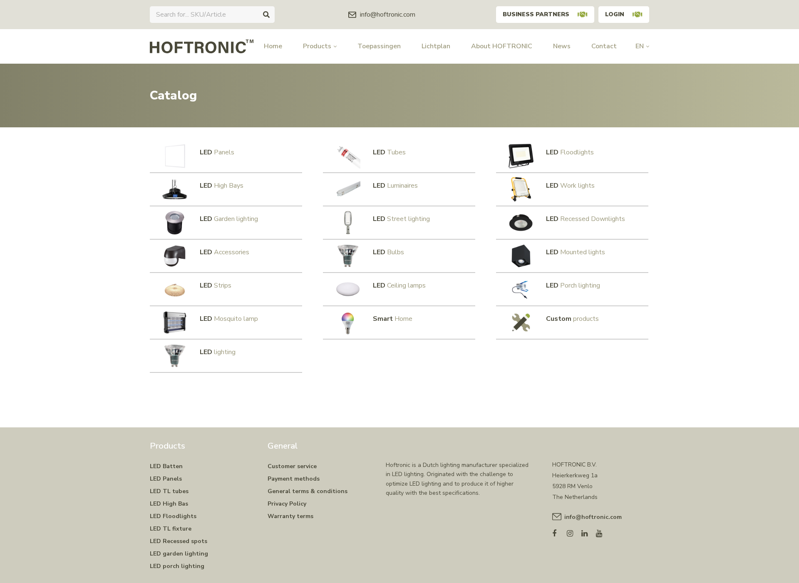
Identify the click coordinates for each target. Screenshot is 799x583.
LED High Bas (169, 504)
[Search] (266, 14)
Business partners (536, 14)
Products (317, 46)
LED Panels (166, 479)
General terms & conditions (307, 491)
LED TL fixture (170, 529)
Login (614, 14)
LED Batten (166, 466)
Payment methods (294, 479)
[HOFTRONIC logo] (201, 45)
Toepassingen (379, 46)
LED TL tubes (169, 491)
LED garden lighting (179, 554)
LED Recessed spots (178, 541)
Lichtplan (436, 46)
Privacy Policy (287, 504)
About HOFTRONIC (501, 46)
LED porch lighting (177, 566)
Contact (604, 46)
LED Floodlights (173, 516)
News (562, 46)
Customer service (292, 466)
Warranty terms (290, 516)
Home (273, 46)
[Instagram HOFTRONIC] (574, 531)
